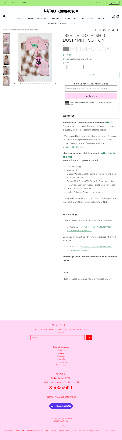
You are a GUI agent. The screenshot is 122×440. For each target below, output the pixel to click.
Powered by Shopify (34, 431)
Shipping (67, 59)
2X (102, 49)
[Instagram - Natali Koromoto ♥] (109, 30)
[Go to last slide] (15, 83)
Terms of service (78, 431)
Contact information (110, 431)
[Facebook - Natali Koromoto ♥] (104, 30)
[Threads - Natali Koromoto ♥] (100, 30)
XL (95, 49)
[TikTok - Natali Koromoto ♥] (113, 30)
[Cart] (117, 16)
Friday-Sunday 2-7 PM (61, 378)
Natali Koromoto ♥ (16, 431)
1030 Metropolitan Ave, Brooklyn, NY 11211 (61, 382)
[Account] (113, 16)
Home (5, 30)
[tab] (20, 83)
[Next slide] (55, 83)
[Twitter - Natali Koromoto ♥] (95, 30)
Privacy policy (63, 431)
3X (108, 49)
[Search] (4, 16)
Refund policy (50, 431)
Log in (91, 3)
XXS (66, 49)
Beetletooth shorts (72, 147)
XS (73, 49)
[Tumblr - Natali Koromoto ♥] (117, 30)
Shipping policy (93, 431)
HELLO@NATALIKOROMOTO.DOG (61, 397)
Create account (101, 3)
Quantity (66, 63)
